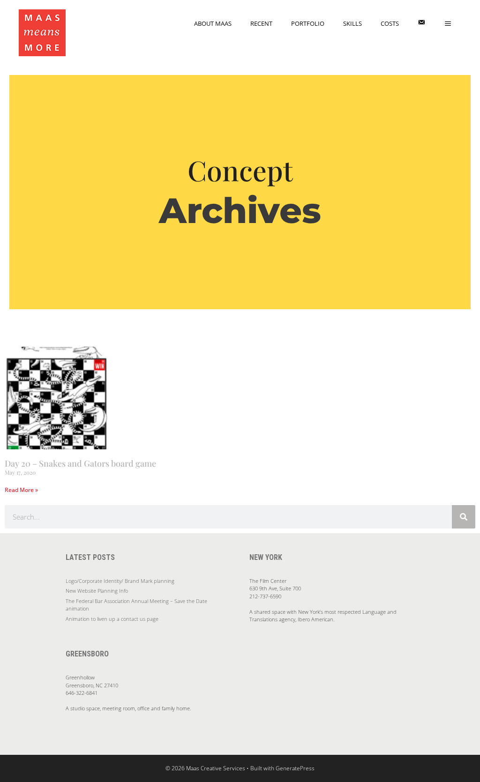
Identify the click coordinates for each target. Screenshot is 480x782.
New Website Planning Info (97, 590)
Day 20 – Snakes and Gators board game (80, 463)
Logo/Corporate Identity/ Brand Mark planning (120, 580)
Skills (352, 23)
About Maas (213, 23)
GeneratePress (295, 768)
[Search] (463, 517)
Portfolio (307, 23)
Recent (261, 23)
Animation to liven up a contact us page (112, 618)
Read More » (21, 490)
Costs (390, 23)
